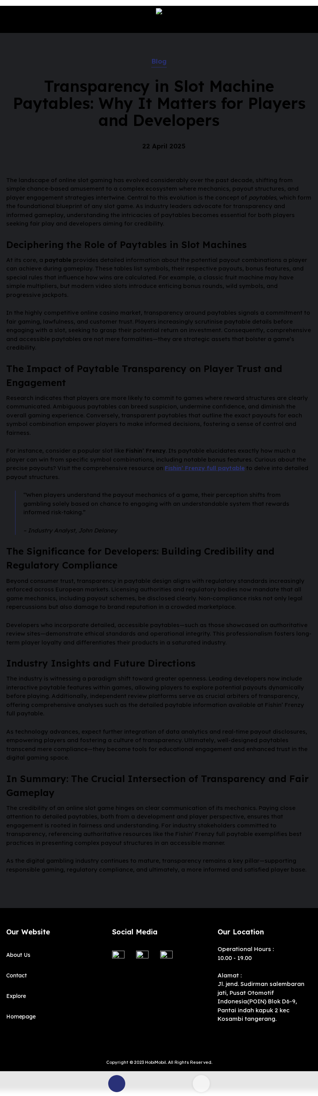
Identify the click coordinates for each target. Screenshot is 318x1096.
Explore (16, 996)
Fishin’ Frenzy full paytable (205, 468)
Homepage (21, 1016)
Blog (159, 61)
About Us (18, 954)
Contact (16, 975)
